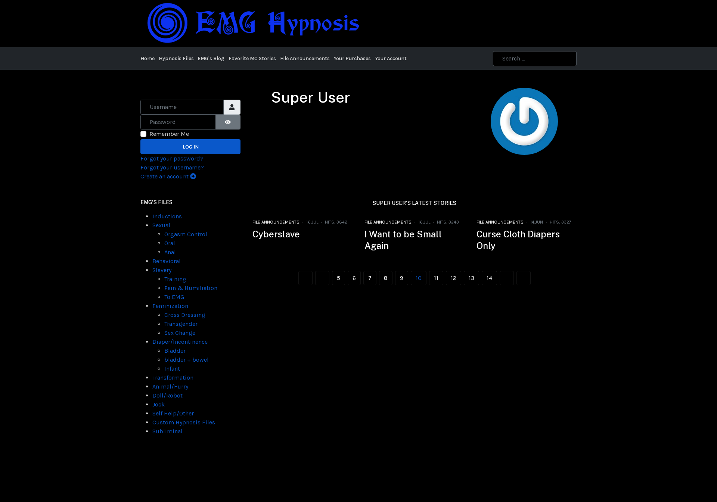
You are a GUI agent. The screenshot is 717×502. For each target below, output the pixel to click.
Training (175, 279)
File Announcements (275, 222)
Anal (170, 252)
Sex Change (179, 332)
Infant (172, 368)
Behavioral (166, 261)
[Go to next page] (507, 278)
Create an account (165, 176)
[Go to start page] (305, 278)
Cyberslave (276, 234)
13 (471, 277)
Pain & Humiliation (190, 287)
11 (436, 277)
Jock (158, 404)
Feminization (170, 305)
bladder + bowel (186, 359)
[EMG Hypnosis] (252, 22)
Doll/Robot (167, 395)
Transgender (181, 323)
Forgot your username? (172, 167)
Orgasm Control (185, 234)
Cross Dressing (184, 314)
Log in (191, 147)
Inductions (167, 216)
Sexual (161, 225)
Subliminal (167, 431)
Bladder (175, 350)
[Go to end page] (523, 278)
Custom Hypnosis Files (183, 422)
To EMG (174, 296)
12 (453, 277)
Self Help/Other (173, 413)
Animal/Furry (170, 386)
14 (489, 277)
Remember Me (169, 133)
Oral (169, 243)
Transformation (172, 377)
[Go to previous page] (322, 278)
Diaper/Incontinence (180, 341)
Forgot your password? (172, 158)
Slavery (161, 270)
